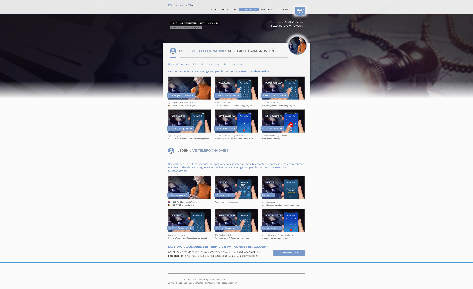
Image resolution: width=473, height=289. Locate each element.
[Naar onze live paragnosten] (297, 45)
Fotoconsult (283, 10)
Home (174, 23)
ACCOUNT (300, 11)
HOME (214, 10)
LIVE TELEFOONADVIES (208, 23)
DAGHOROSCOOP (229, 10)
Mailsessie (266, 10)
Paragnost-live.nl (176, 279)
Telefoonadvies (249, 10)
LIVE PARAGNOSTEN (188, 23)
